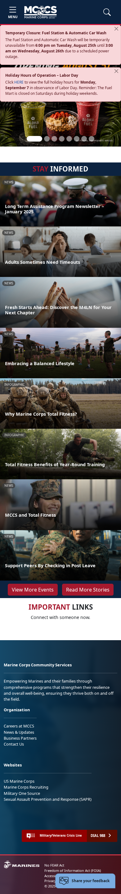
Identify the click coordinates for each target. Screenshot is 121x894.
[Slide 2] (47, 139)
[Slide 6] (76, 139)
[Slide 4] (62, 139)
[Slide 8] (91, 139)
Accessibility (54, 875)
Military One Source (22, 793)
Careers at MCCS (19, 726)
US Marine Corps (19, 781)
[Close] (116, 28)
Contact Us (14, 744)
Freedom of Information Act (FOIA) (72, 870)
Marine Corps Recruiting (26, 787)
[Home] (40, 12)
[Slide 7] (84, 139)
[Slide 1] (34, 139)
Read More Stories (88, 589)
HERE (19, 82)
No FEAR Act (54, 865)
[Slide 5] (69, 139)
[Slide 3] (54, 139)
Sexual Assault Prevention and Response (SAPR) (48, 799)
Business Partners (20, 738)
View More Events (33, 589)
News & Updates (19, 732)
